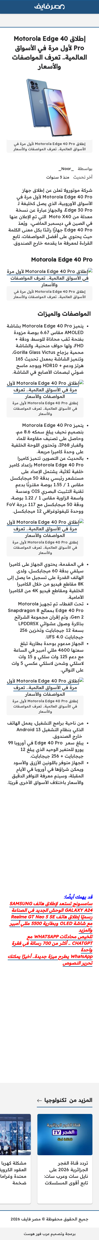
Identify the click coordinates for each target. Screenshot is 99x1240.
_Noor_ (66, 168)
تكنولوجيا (56, 1100)
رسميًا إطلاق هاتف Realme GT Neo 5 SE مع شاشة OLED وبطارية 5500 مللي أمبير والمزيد (51, 923)
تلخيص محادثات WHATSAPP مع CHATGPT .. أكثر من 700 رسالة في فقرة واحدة (52, 943)
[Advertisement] (49, 839)
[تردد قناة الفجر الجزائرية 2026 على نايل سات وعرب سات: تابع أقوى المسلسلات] (64, 1159)
